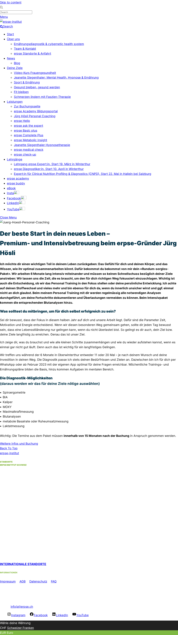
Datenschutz (38, 581)
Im (1, 581)
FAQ (53, 581)
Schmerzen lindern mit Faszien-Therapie (42, 97)
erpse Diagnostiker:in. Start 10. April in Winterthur (49, 169)
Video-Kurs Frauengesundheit (35, 73)
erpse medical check (28, 149)
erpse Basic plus (25, 130)
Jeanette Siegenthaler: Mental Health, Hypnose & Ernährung (56, 77)
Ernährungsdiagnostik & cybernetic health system (49, 44)
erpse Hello (22, 121)
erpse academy (18, 178)
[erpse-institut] (11, 21)
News (11, 58)
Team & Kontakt (25, 48)
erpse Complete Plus (28, 135)
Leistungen (15, 101)
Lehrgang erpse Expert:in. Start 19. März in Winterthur (52, 164)
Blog (17, 63)
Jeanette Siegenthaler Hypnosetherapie (42, 145)
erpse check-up (25, 154)
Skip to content (10, 2)
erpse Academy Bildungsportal (36, 111)
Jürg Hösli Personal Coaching (34, 116)
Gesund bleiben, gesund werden (37, 87)
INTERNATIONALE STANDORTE (23, 564)
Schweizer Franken (20, 628)
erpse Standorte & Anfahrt (32, 53)
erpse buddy (16, 183)
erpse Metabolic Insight (30, 140)
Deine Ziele (15, 68)
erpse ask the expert (28, 125)
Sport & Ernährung (27, 82)
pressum (9, 581)
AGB (22, 581)
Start (10, 34)
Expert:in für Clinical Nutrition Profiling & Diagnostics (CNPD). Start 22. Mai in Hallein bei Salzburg (82, 174)
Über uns (13, 39)
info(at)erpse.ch (22, 606)
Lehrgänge (14, 159)
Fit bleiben (21, 92)
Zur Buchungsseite (27, 106)
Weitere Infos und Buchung (19, 443)
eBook (11, 188)
